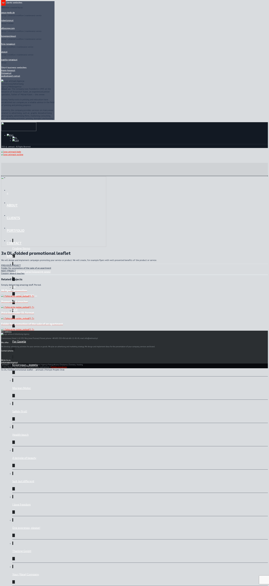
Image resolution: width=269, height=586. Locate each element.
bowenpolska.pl (8, 36)
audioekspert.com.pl (10, 75)
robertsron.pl (7, 20)
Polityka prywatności (59, 367)
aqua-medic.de (8, 12)
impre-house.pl (8, 70)
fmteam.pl (6, 73)
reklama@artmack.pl (9, 362)
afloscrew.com (8, 28)
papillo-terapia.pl (9, 59)
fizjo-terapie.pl (8, 44)
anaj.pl (4, 51)
